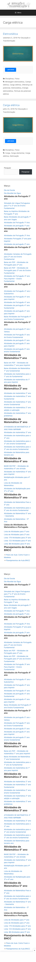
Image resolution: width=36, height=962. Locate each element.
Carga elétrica (15, 85)
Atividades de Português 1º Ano (17, 223)
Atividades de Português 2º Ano (17, 235)
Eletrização (14, 156)
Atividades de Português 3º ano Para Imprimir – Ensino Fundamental (17, 278)
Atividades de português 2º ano (17, 244)
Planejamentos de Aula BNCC (18, 560)
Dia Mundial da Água (12, 193)
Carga (7, 153)
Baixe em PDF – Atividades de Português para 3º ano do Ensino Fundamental (17, 270)
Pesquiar (7, 168)
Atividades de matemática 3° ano (17, 432)
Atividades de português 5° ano (17, 340)
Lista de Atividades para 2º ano (16, 535)
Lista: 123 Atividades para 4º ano (17, 541)
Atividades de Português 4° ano (17, 302)
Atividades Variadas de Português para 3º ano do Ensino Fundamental (18, 256)
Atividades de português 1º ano (16, 226)
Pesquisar (26, 172)
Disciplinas (9, 79)
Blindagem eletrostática (14, 82)
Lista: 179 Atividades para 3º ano (17, 538)
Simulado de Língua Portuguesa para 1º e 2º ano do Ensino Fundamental (17, 205)
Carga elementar (17, 153)
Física (17, 79)
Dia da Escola (9, 190)
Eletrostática (10, 33)
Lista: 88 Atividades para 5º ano (17, 544)
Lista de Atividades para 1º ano (16, 532)
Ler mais (10, 69)
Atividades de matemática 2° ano (17, 393)
